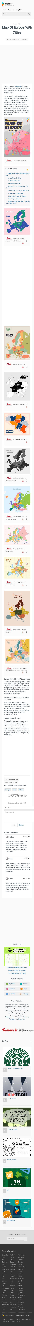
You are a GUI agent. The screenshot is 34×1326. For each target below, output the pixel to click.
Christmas (5, 1269)
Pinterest (26, 1017)
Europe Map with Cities (15, 178)
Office (4, 1290)
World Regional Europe (15, 199)
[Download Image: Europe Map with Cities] (26, 367)
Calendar (5, 1255)
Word (4, 1267)
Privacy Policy (26, 1319)
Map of (18, 87)
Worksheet (21, 1255)
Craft (3, 1271)
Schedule (13, 1297)
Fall (3, 1276)
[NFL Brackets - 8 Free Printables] (17, 1199)
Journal (4, 1281)
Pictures (21, 1293)
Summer (5, 1302)
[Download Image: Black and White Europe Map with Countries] (26, 481)
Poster (12, 1295)
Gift (3, 1279)
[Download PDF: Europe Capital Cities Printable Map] (23, 552)
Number (10, 10)
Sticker (20, 1300)
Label (20, 1281)
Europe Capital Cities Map (15, 193)
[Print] (15, 796)
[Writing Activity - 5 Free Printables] (17, 1138)
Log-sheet (21, 1309)
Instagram (21, 1019)
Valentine (13, 1304)
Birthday (20, 1262)
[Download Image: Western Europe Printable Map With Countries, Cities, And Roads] (26, 672)
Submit (21, 825)
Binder (12, 1262)
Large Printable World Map (17, 970)
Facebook (12, 1019)
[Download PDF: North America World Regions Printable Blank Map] (23, 243)
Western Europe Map (14, 181)
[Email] (12, 796)
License (17, 1319)
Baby (11, 1260)
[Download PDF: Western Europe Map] (26, 407)
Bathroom (5, 1262)
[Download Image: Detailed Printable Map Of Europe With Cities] (26, 519)
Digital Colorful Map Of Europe (17, 196)
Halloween (13, 1279)
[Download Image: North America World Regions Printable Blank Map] (26, 241)
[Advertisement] (17, 64)
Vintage (20, 1304)
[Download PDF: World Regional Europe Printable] (23, 632)
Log (19, 1283)
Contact (10, 1319)
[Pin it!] (9, 160)
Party (12, 1293)
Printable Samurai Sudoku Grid (17, 968)
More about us (9, 1017)
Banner (20, 1260)
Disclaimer (6, 1321)
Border (20, 1264)
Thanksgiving (6, 1304)
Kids (11, 1281)
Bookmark (13, 1264)
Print (3, 1297)
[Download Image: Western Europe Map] (26, 404)
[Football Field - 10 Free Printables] (17, 1077)
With (14, 790)
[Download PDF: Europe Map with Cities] (23, 367)
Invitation (21, 1279)
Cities (21, 790)
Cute (11, 1271)
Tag (11, 1302)
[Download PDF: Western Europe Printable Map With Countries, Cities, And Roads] (23, 672)
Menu (20, 1286)
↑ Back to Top (16, 1321)
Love (3, 1286)
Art (3, 1260)
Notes (12, 1288)
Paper (4, 1293)
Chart (3, 1309)
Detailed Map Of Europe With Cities (18, 191)
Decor (20, 1271)
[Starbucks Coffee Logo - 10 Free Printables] (17, 1046)
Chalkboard (21, 1267)
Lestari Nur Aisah (13, 779)
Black (4, 1264)
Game (12, 1257)
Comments (24, 39)
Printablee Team (13, 782)
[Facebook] (9, 796)
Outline (20, 1290)
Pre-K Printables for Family (17, 973)
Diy (11, 1274)
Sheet (4, 1300)
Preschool (21, 1295)
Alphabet (21, 1257)
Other (12, 1290)
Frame (20, 1276)
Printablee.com (9, 1315)
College (12, 1269)
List (11, 1283)
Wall (3, 1307)
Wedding (13, 1307)
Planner (4, 1295)
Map (11, 1309)
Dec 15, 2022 (26, 836)
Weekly (20, 1307)
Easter (20, 1274)
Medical (12, 1286)
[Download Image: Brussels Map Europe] (26, 439)
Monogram (5, 1288)
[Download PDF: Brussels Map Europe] (26, 442)
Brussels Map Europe (14, 183)
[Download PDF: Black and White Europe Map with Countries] (23, 481)
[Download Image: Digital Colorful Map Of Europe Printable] (26, 585)
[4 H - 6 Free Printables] (17, 1168)
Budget (12, 1267)
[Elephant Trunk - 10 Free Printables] (17, 1107)
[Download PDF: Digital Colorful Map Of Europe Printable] (23, 585)
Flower (12, 1276)
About (4, 1319)
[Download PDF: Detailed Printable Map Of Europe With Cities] (23, 519)
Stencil (12, 1300)
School (20, 1297)
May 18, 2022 (26, 878)
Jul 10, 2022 (27, 858)
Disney (4, 1274)
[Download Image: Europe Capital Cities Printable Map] (26, 552)
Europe (7, 790)
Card (3, 1257)
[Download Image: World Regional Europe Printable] (26, 632)
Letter (4, 10)
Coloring (20, 1269)
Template (19, 10)
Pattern (12, 1255)
